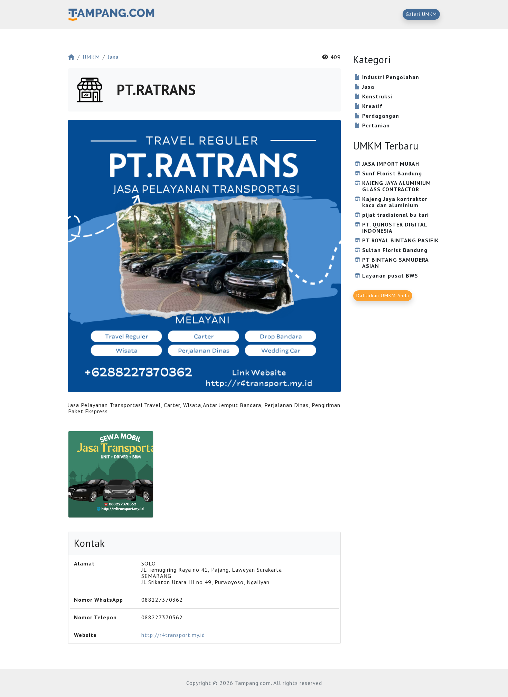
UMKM (91, 57)
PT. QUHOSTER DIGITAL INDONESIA (394, 227)
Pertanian (376, 125)
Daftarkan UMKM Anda (382, 295)
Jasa (113, 57)
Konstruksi (377, 96)
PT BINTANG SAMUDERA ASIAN (395, 262)
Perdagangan (380, 116)
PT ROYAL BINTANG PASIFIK (400, 240)
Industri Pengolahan (390, 77)
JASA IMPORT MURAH (390, 164)
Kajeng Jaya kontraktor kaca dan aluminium (394, 202)
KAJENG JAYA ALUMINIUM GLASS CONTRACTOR (396, 186)
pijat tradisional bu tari (395, 215)
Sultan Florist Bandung (394, 250)
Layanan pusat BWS (390, 275)
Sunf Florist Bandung (392, 173)
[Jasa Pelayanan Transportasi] (110, 474)
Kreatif (372, 106)
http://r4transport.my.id (173, 634)
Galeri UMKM (421, 14)
